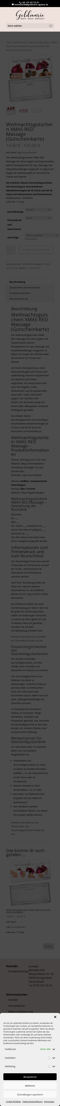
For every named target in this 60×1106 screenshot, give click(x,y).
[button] (55, 1017)
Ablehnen (30, 1085)
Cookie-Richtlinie (13, 1101)
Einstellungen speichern (30, 1094)
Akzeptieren (30, 1076)
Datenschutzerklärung (32, 1101)
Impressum (49, 1101)
